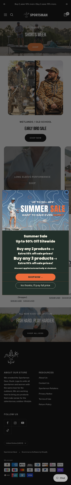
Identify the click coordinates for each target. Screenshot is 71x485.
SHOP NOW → (35, 277)
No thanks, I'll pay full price (35, 285)
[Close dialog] (66, 192)
